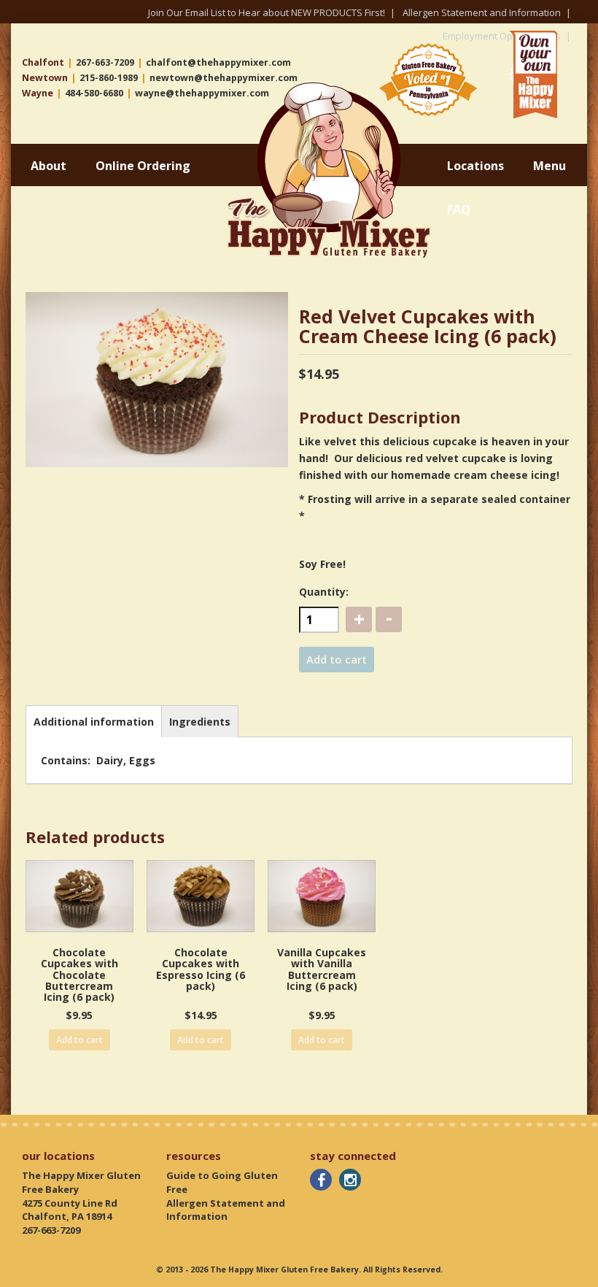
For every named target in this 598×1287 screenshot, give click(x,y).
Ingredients (199, 722)
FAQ (458, 209)
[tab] (94, 721)
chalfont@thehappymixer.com (218, 62)
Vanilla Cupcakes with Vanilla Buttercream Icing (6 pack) (321, 969)
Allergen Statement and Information (482, 12)
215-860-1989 (108, 78)
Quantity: (324, 592)
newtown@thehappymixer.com (224, 78)
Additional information (94, 722)
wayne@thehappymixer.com (202, 93)
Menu (549, 166)
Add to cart (336, 659)
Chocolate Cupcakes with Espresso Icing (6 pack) (200, 969)
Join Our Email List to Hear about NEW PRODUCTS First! (266, 12)
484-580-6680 (94, 93)
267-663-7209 (105, 62)
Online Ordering (143, 166)
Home (242, 88)
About (48, 166)
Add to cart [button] (79, 1040)
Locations (475, 166)
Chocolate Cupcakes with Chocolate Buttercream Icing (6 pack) (79, 975)
